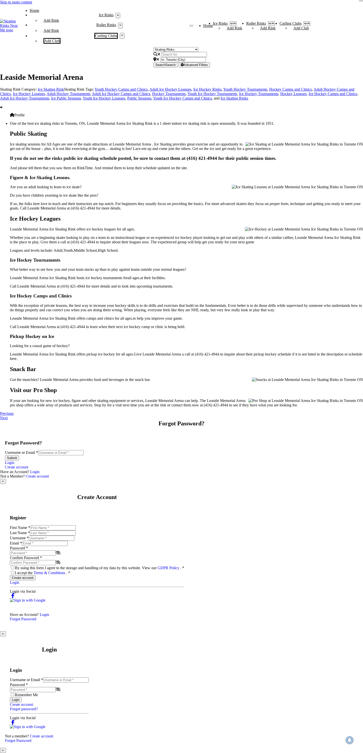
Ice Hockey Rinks (207, 89)
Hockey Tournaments (169, 94)
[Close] (361, 0)
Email (16, 543)
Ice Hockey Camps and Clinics (333, 94)
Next (4, 418)
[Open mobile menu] (191, 25)
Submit (12, 458)
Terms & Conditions (50, 573)
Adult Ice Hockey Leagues (170, 89)
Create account (16, 467)
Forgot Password (23, 619)
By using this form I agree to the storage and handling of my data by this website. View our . (99, 568)
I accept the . (42, 573)
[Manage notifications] (350, 740)
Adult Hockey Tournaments (68, 94)
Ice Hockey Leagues (29, 94)
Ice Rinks (106, 15)
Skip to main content (16, 2)
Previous (7, 413)
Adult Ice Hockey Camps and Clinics (121, 94)
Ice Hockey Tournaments (258, 94)
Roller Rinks (106, 25)
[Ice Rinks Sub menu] (118, 15)
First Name (20, 527)
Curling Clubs (106, 36)
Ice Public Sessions (66, 98)
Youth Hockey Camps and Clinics (121, 89)
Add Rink (51, 20)
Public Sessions (139, 98)
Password (19, 548)
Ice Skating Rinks (234, 98)
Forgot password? (24, 709)
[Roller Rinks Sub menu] (120, 25)
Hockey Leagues (293, 94)
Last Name (20, 533)
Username (19, 538)
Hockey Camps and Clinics (290, 89)
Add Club (52, 41)
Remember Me (26, 695)
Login (9, 462)
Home (34, 10)
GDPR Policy (169, 568)
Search (165, 65)
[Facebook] (13, 596)
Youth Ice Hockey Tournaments (212, 94)
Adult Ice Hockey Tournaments (24, 98)
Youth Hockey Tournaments (245, 89)
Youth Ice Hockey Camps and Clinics (182, 98)
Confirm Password (26, 558)
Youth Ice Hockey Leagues (104, 98)
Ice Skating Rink (51, 89)
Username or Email (21, 452)
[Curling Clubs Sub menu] (122, 36)
